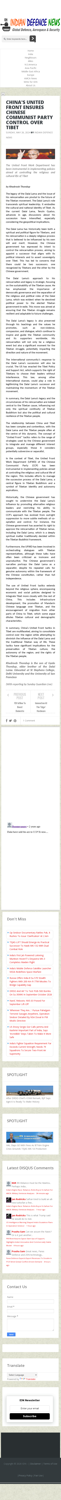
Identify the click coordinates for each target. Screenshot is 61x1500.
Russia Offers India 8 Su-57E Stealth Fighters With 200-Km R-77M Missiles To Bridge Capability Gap (30, 981)
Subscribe (29, 1416)
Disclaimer (35, 1463)
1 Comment (29, 720)
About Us (30, 85)
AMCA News (30, 78)
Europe (30, 74)
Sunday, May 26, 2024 (18, 132)
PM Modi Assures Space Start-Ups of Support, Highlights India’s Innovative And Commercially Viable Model (28, 1242)
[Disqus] (30, 775)
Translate (31, 1379)
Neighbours (30, 57)
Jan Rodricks (19, 1199)
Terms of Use (50, 1463)
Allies (30, 61)
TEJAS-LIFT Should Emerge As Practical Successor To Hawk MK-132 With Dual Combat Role (29, 946)
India (30, 54)
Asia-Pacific (30, 67)
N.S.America (31, 64)
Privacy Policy (25, 1475)
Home (31, 50)
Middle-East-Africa (30, 71)
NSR (14, 1182)
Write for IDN (30, 81)
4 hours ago (19, 1245)
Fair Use (38, 1475)
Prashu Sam (18, 1231)
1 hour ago (40, 1209)
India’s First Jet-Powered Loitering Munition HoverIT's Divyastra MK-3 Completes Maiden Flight (27, 959)
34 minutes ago (42, 1193)
